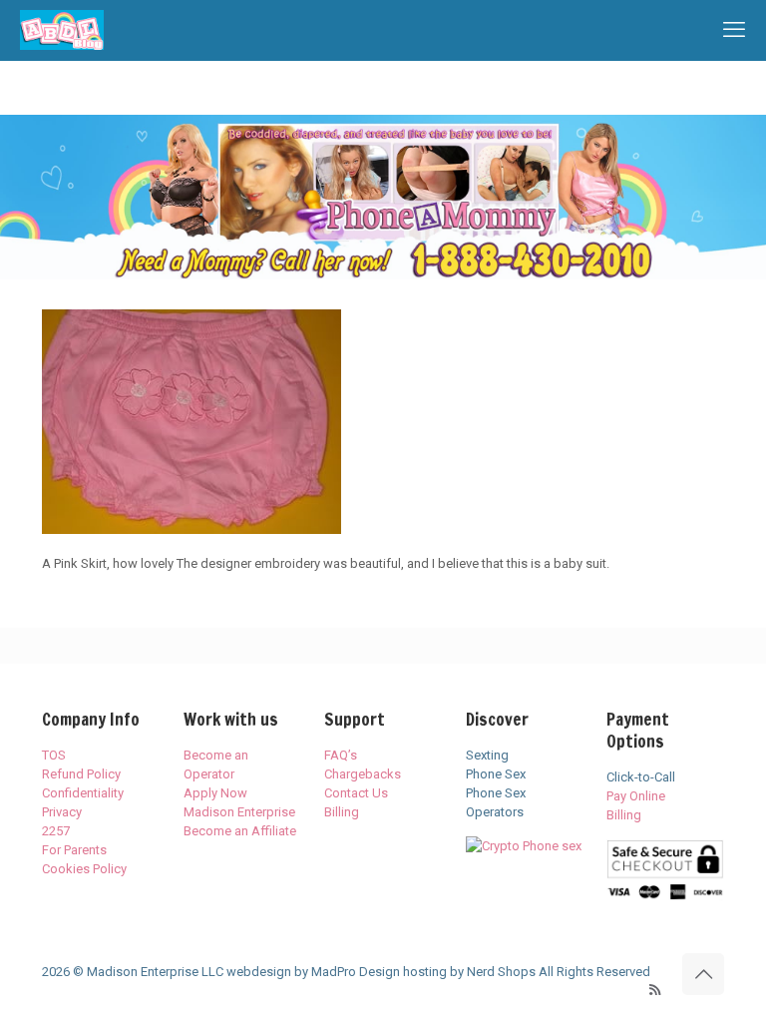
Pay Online (635, 795)
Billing (341, 811)
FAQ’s (340, 755)
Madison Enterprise (239, 811)
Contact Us (356, 792)
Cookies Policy (84, 868)
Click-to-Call (640, 776)
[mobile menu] (734, 30)
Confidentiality (83, 792)
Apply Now (215, 792)
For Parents (74, 849)
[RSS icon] (654, 990)
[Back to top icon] (703, 974)
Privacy (62, 811)
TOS (54, 755)
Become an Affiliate (240, 830)
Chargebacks (362, 773)
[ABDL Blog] (62, 30)
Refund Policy (81, 773)
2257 (56, 830)
